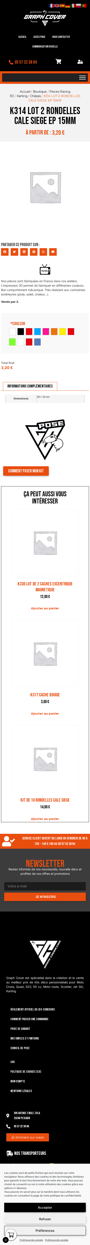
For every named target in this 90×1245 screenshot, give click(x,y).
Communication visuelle (45, 46)
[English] (57, 5)
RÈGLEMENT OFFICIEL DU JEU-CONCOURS (32, 1010)
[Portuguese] (84, 5)
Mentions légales (21, 1091)
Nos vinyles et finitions (24, 1039)
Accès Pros (39, 37)
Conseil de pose (20, 1048)
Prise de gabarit (20, 1029)
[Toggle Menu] (82, 77)
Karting (22, 96)
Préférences (45, 1231)
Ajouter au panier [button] (45, 608)
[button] (5, 252)
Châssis (35, 96)
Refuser (45, 1219)
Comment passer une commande (29, 1019)
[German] (68, 5)
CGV (12, 1062)
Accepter (45, 1207)
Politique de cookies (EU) (25, 1072)
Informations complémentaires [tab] (30, 386)
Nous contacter (61, 37)
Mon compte (17, 1081)
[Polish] (78, 5)
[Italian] (73, 5)
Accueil (22, 37)
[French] (51, 5)
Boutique (40, 92)
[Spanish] (62, 5)
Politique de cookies (31, 1239)
